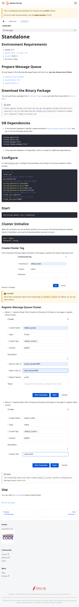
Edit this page (9, 503)
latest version (40, 15)
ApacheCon (6, 529)
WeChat (5, 558)
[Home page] (4, 21)
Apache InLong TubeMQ (14, 77)
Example (18, 495)
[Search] (75, 3)
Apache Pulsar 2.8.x (12, 80)
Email (4, 561)
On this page (8, 30)
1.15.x (25, 53)
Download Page (34, 96)
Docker (8, 56)
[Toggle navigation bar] (3, 3)
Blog (3, 573)
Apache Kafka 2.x (12, 83)
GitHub (4, 576)
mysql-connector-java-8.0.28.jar (58, 128)
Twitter (4, 554)
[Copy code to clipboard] (75, 137)
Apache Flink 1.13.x (12, 53)
